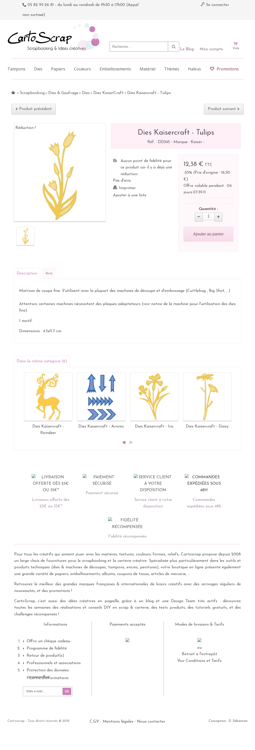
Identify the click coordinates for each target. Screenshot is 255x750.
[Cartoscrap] (54, 25)
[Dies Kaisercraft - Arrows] (101, 397)
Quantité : (208, 209)
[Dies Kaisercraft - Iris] (154, 397)
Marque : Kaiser (188, 142)
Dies (86, 93)
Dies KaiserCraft (108, 93)
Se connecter (217, 5)
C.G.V (94, 722)
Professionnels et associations (54, 663)
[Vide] (235, 29)
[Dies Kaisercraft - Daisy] (207, 397)
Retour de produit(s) (45, 656)
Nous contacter (151, 722)
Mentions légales (118, 722)
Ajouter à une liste (129, 195)
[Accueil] (13, 92)
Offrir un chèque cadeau (48, 641)
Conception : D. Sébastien (228, 721)
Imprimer (127, 188)
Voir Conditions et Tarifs (199, 661)
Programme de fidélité (47, 648)
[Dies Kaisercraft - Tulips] (25, 236)
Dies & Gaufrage (63, 93)
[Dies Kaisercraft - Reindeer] (48, 397)
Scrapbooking (32, 93)
